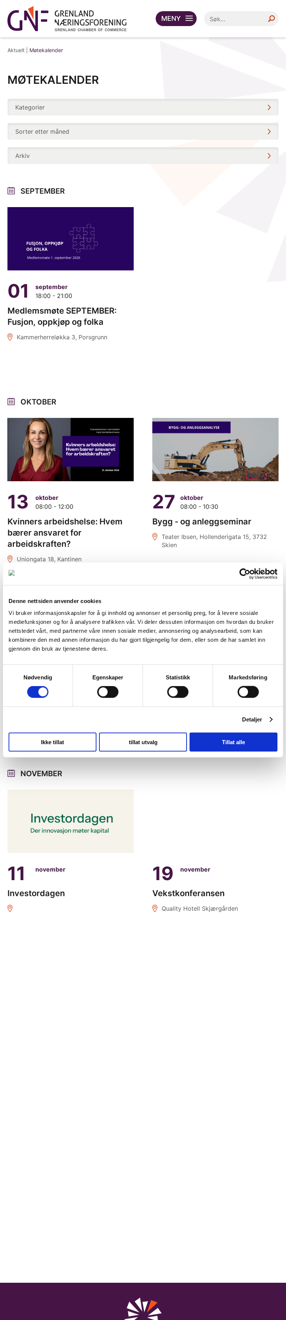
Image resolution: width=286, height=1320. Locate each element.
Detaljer (252, 719)
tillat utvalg (143, 742)
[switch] (107, 692)
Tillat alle (233, 742)
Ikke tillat (52, 742)
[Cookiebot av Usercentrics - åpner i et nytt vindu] (244, 574)
